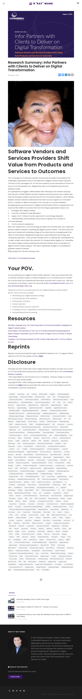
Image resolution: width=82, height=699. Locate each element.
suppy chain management (43, 564)
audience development (39, 463)
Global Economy (14, 427)
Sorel (18, 537)
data (34, 493)
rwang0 (42, 421)
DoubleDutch (18, 487)
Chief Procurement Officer (16, 432)
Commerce (40, 504)
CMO (58, 402)
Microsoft (18, 454)
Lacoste (11, 520)
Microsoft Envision (55, 454)
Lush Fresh (67, 520)
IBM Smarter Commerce (59, 515)
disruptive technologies (27, 471)
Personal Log (13, 556)
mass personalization (59, 416)
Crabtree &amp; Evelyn (60, 506)
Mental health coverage (58, 553)
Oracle (21, 559)
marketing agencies (63, 471)
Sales (41, 356)
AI (57, 487)
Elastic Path (26, 512)
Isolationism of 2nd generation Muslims (21, 553)
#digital (52, 394)
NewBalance (56, 526)
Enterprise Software (32, 416)
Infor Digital (45, 570)
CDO (48, 397)
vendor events (41, 460)
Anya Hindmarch (56, 495)
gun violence (50, 548)
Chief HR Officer (45, 399)
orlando (70, 553)
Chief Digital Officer (63, 397)
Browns (18, 501)
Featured (36, 438)
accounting (50, 476)
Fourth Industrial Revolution (38, 435)
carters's (58, 501)
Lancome (19, 520)
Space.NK (25, 537)
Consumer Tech (40, 446)
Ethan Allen (47, 512)
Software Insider (52, 421)
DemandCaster (31, 559)
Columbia (31, 504)
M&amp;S (17, 523)
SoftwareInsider (64, 421)
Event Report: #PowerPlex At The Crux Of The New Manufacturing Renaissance (39, 331)
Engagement (41, 471)
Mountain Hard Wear (43, 526)
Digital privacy (64, 542)
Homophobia (36, 550)
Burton (25, 501)
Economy (70, 424)
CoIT (10, 542)
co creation (58, 564)
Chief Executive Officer (15, 399)
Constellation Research (42, 424)
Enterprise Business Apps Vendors (24, 570)
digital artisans (21, 405)
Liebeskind (37, 520)
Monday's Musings (31, 419)
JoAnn (31, 517)
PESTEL (53, 545)
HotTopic (23, 515)
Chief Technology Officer (42, 402)
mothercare (30, 526)
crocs (71, 506)
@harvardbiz (43, 394)
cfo (19, 430)
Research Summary (15, 482)
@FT (51, 435)
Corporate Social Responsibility (33, 506)
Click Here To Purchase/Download (21, 258)
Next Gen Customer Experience (29, 545)
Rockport (65, 531)
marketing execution (32, 474)
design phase (29, 567)
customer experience (53, 449)
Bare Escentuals (53, 498)
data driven (23, 468)
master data (56, 485)
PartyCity (41, 528)
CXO (53, 424)
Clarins (66, 501)
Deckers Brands (43, 509)
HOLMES (20, 490)
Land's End (28, 520)
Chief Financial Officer (31, 399)
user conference (20, 460)
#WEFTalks (12, 430)
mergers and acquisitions (61, 523)
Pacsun (16, 528)
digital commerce (35, 468)
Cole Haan (22, 504)
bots (19, 443)
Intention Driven (45, 416)
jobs (37, 553)
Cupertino (12, 394)
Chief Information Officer (60, 399)
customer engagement (37, 449)
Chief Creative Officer (29, 430)
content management (30, 465)
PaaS (33, 482)
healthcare (25, 441)
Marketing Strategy (46, 474)
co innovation (68, 564)
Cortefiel (47, 506)
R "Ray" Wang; (32, 421)
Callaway (32, 501)
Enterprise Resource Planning (26, 479)
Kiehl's (54, 517)
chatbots (58, 443)
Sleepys (64, 534)
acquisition (47, 493)
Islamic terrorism (47, 550)
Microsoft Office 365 (20, 457)
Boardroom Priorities (26, 397)
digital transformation (36, 408)
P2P (65, 419)
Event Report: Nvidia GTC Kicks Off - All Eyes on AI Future (37, 607)
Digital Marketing (49, 468)
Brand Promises (40, 397)
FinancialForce (63, 479)
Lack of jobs (44, 553)
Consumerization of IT (15, 567)
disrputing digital (53, 567)
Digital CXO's (44, 405)
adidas (66, 493)
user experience (57, 482)
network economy (44, 419)
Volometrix (63, 460)
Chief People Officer (26, 402)
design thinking (41, 567)
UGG (25, 539)
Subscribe (15, 677)
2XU (40, 493)
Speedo (32, 537)
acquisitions (57, 493)
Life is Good (46, 520)
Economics (61, 424)
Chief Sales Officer (48, 432)
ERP (39, 479)
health (17, 441)
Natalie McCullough (35, 457)
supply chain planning (26, 564)
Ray (28, 394)
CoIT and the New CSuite (22, 542)
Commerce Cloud (52, 504)
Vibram (41, 539)
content (18, 465)
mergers (48, 523)
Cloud (19, 446)
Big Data (46, 441)
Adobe (11, 495)
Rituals (58, 531)
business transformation (45, 443)
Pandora (33, 528)
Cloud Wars (12, 504)
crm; (18, 449)
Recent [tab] (12, 593)
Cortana (11, 449)
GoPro (11, 515)
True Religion (17, 539)
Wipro (19, 438)
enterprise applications (50, 413)
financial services (45, 452)
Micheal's (21, 526)
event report (27, 438)
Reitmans (50, 531)
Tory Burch (54, 537)
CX (59, 490)
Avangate (12, 498)
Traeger (62, 537)
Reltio (64, 485)
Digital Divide (53, 542)
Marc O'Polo (26, 523)
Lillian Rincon (58, 452)
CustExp (24, 449)
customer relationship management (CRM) (22, 509)
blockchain (55, 441)
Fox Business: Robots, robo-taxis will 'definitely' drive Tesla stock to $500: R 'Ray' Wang (44, 615)
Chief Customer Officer (48, 490)
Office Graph (47, 457)
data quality (21, 485)
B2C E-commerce (40, 498)
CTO (64, 402)
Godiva (66, 512)
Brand (50, 463)
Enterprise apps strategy (16, 416)
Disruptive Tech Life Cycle (16, 413)
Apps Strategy (13, 397)
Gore (16, 515)
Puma (24, 531)
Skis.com (47, 534)
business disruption (29, 443)
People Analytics (59, 457)
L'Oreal (61, 517)
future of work (46, 438)
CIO (54, 402)
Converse (18, 506)
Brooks (63, 498)
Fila (54, 512)
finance (54, 438)
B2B (26, 498)
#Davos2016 (64, 427)
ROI (22, 476)
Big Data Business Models (23, 493)
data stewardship (44, 485)
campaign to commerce (45, 501)
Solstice (11, 537)
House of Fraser (33, 515)
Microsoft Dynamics (42, 454)
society (53, 556)
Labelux (67, 517)
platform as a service (43, 482)
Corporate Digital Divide (39, 542)
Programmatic (13, 476)
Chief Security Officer (62, 432)
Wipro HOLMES (29, 490)
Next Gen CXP (45, 545)
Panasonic (24, 528)
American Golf (44, 495)
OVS (10, 528)
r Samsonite (41, 531)
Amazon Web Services (30, 495)
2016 (39, 441)
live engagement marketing (45, 487)
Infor (38, 570)
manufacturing (43, 559)
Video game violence (64, 556)
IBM (48, 515)
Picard (64, 528)
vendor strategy (53, 460)
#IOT (37, 490)
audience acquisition (22, 463)
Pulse (20, 556)
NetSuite (26, 482)
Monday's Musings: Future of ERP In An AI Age (33, 599)
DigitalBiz (48, 408)
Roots (11, 534)
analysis (61, 539)
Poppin (17, 531)
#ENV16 (33, 441)
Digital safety (13, 545)
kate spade (46, 517)
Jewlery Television (21, 517)
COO (43, 476)
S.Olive (17, 534)
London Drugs (57, 520)
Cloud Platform (28, 446)
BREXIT (68, 539)
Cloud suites (13, 559)
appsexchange (61, 476)
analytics (12, 485)
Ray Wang (21, 394)
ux (65, 482)
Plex (25, 561)
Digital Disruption (56, 405)
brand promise (59, 463)
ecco (18, 512)
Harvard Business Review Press (31, 427)
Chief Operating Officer (32, 476)
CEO (54, 397)
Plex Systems (32, 561)
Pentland (49, 528)
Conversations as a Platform (57, 446)
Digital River (64, 509)
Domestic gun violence (37, 548)
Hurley (42, 515)
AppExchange (68, 495)
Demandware (54, 509)
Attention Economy (21, 424)
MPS (20, 561)
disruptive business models (58, 410)
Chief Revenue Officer (33, 432)
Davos (26, 435)
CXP (63, 490)
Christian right (22, 548)
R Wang (34, 394)
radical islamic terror (31, 556)
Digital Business (33, 405)
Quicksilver (31, 531)
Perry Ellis (57, 528)
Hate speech (60, 548)
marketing (51, 471)
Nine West (65, 526)
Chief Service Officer (15, 435)
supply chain (52, 561)
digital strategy (22, 408)
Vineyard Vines (51, 539)
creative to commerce (46, 465)
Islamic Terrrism (60, 550)
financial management (49, 479)
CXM (16, 468)
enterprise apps (64, 413)
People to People (21, 421)
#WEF (11, 424)
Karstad (38, 517)
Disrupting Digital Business (30, 410)
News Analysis (57, 419)
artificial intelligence (61, 435)
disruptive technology (33, 413)
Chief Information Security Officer (62, 430)
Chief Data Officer (43, 430)
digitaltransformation (60, 408)
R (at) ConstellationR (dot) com (56, 283)
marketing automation (16, 474)
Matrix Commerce (37, 523)
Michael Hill (12, 526)
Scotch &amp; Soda (28, 534)
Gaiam (60, 512)
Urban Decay (33, 539)
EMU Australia (37, 512)
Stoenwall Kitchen (43, 537)
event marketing (29, 487)
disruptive (44, 410)
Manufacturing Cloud (57, 559)
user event (31, 460)
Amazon (18, 495)
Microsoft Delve (28, 454)
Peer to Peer (58, 474)
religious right (44, 556)
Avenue (20, 498)
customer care (59, 465)
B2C (31, 498)
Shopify (39, 534)
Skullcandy (55, 534)
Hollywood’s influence (22, 550)
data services (32, 485)
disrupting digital (14, 410)
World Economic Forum (50, 427)
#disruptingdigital (63, 394)
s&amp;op (42, 561)
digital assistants (32, 452)
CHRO (31, 424)
